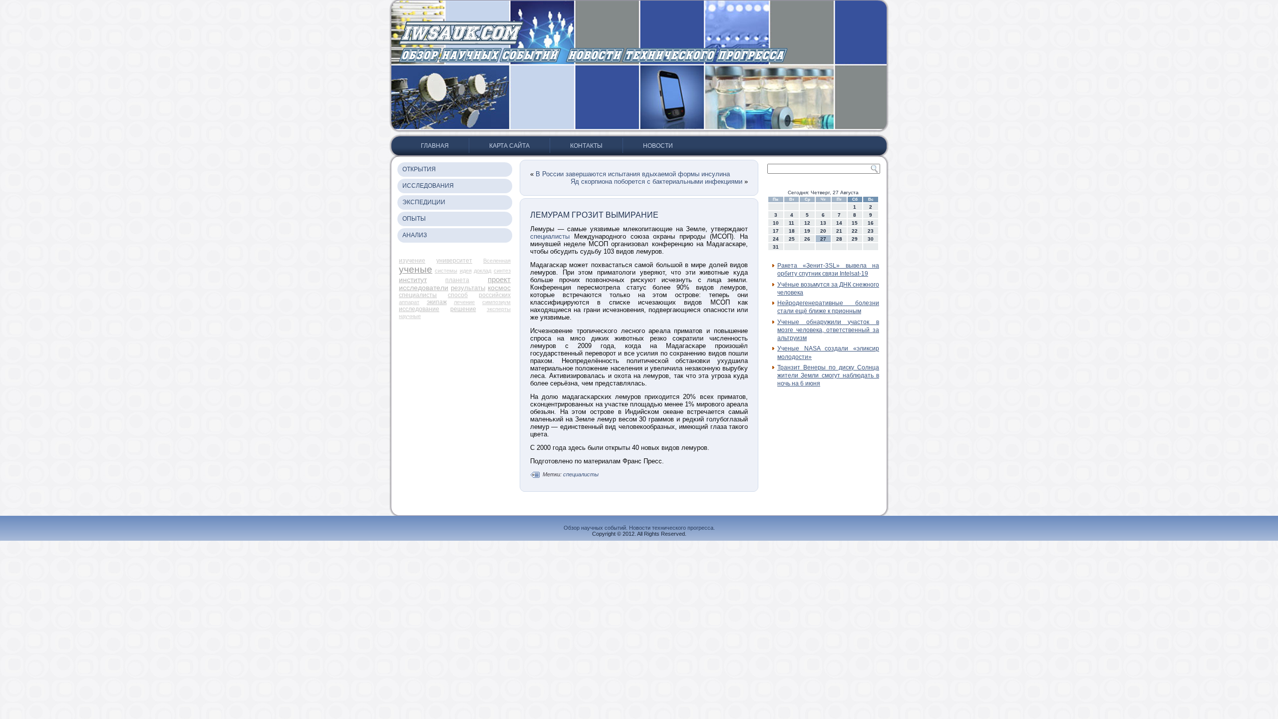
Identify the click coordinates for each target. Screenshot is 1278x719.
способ (458, 295)
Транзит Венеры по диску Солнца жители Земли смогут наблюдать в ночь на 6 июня (828, 375)
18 (792, 231)
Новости (658, 145)
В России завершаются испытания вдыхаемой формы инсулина (633, 174)
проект (499, 279)
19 (807, 231)
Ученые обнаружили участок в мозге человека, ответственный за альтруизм (828, 330)
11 (791, 223)
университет (454, 261)
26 (807, 239)
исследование (419, 309)
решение (463, 309)
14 (839, 223)
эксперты (499, 309)
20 (823, 231)
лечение (464, 302)
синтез (502, 271)
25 (792, 239)
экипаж (437, 302)
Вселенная (497, 261)
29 (855, 239)
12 (807, 223)
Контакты (586, 145)
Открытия (419, 169)
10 (776, 223)
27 (823, 239)
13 (823, 223)
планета (457, 280)
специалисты (418, 295)
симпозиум (496, 302)
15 (855, 223)
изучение (412, 261)
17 (776, 231)
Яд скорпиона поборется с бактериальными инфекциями (656, 181)
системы (446, 271)
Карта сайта (509, 145)
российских (495, 295)
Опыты (414, 218)
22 (855, 231)
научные (410, 316)
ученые (415, 269)
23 (871, 231)
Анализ (414, 235)
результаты (468, 288)
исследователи (423, 288)
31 (776, 247)
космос (499, 288)
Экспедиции (423, 202)
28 (839, 239)
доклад (482, 271)
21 (839, 231)
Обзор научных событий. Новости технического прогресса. (639, 528)
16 (871, 223)
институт (413, 280)
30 (871, 239)
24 (776, 239)
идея (466, 271)
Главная (435, 145)
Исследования (428, 185)
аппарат (409, 302)
